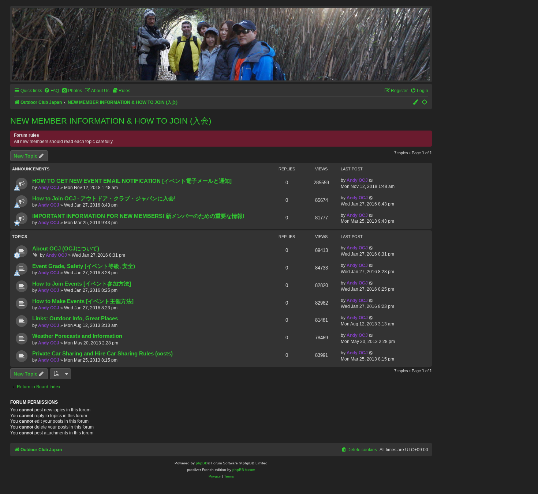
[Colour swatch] (415, 103)
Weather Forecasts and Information (77, 336)
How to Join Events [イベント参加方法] (81, 284)
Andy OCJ (48, 187)
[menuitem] (51, 91)
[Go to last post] (371, 180)
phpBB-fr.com (243, 470)
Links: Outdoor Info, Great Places (75, 318)
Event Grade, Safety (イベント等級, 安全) (83, 266)
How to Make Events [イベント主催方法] (83, 301)
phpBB (202, 463)
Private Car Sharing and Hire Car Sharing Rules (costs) (102, 354)
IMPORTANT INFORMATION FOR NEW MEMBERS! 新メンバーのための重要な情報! (138, 216)
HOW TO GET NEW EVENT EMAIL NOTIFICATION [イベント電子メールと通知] (132, 181)
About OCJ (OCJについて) (65, 249)
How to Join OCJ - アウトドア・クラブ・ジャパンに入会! (104, 198)
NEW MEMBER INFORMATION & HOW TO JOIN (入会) (110, 120)
